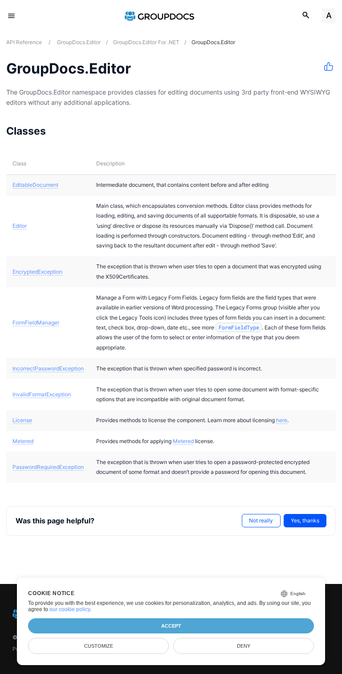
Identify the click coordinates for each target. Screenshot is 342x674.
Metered (22, 441)
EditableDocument (35, 184)
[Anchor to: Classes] (57, 130)
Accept (171, 626)
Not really (261, 520)
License (22, 420)
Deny (243, 646)
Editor (19, 225)
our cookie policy (69, 609)
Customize (98, 646)
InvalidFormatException (41, 394)
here (281, 420)
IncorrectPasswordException (48, 368)
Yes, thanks (305, 520)
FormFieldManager (35, 322)
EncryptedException (37, 271)
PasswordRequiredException (48, 467)
